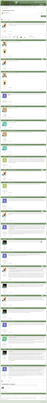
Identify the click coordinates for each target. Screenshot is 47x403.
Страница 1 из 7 (14, 19)
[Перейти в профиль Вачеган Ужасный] (5, 201)
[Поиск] (45, 2)
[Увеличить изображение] (13, 360)
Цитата (10, 31)
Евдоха (5, 40)
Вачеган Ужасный (4, 197)
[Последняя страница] (10, 19)
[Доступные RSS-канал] (45, 398)
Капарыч (5, 335)
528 (4, 138)
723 (4, 152)
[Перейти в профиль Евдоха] (5, 44)
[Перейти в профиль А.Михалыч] (21, 37)
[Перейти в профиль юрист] (5, 110)
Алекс (4, 156)
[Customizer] (44, 5)
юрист (4, 106)
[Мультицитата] (8, 31)
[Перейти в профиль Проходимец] (2, 13)
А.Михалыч (4, 282)
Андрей (5, 92)
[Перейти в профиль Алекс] (5, 160)
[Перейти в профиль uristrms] (5, 124)
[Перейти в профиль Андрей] (5, 96)
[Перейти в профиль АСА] (13, 37)
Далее (9, 19)
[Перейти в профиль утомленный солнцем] (17, 37)
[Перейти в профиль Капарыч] (5, 339)
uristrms (5, 120)
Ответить (43, 16)
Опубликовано (11, 40)
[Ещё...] (44, 40)
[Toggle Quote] (9, 268)
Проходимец (4, 59)
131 (4, 54)
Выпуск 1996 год (11, 13)
